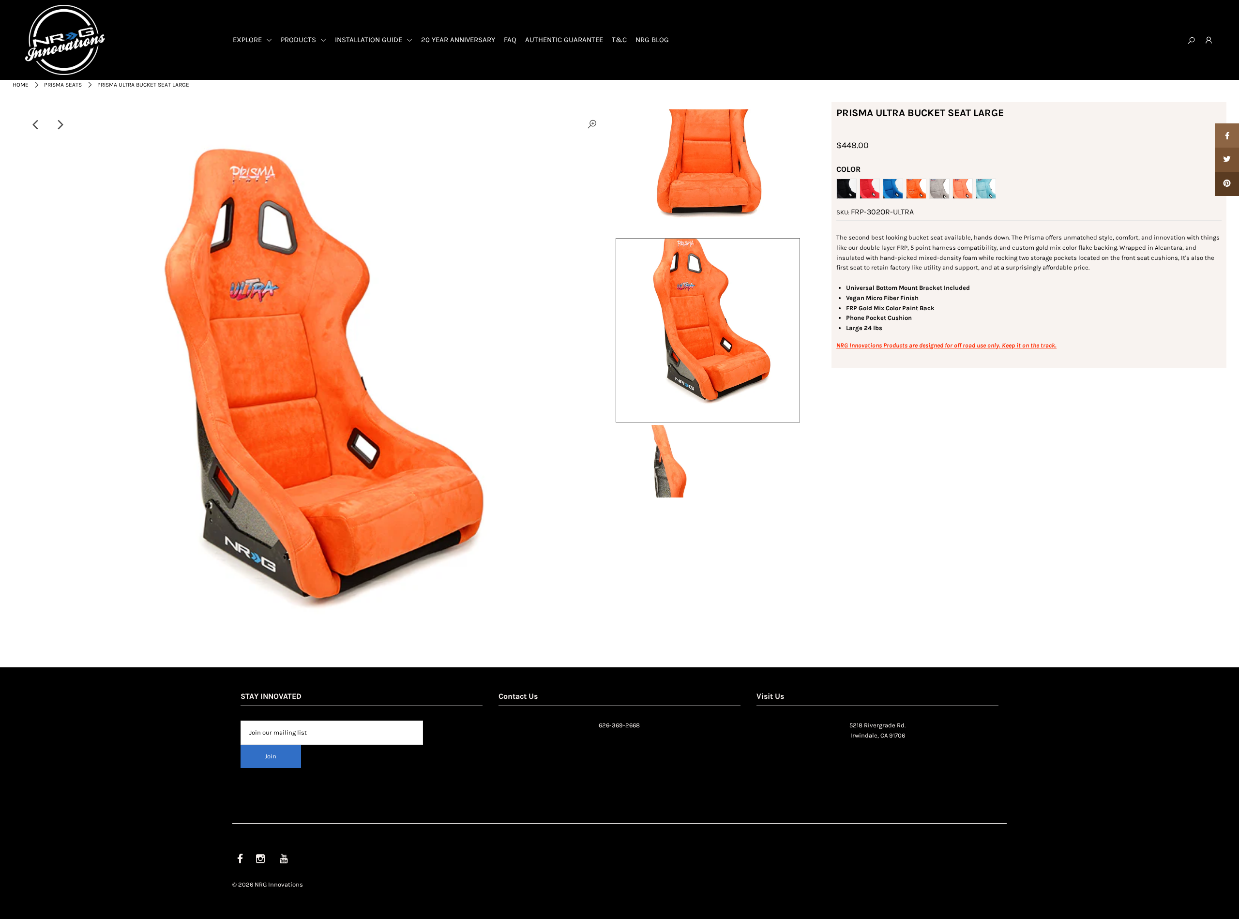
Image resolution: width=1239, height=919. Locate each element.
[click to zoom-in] (592, 125)
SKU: (842, 212)
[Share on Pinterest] (1227, 184)
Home (21, 84)
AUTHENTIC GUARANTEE (564, 39)
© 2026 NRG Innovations (267, 884)
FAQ (510, 39)
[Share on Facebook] (1227, 135)
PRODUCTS (299, 39)
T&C (619, 39)
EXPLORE (248, 39)
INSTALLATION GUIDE (369, 39)
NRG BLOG (652, 39)
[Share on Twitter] (1227, 160)
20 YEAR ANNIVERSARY (458, 39)
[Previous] (36, 125)
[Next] (60, 125)
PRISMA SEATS (63, 84)
